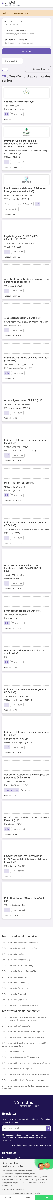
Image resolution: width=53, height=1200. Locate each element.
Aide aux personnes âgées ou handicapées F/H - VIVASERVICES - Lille (24, 568)
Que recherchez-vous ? (14, 21)
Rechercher (26, 51)
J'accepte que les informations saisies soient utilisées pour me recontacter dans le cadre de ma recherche (24, 1138)
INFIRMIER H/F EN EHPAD (19, 482)
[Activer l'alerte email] (5, 69)
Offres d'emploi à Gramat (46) (15, 999)
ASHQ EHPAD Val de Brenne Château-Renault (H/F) (26, 819)
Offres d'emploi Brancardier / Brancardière (20, 1057)
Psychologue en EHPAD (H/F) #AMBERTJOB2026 (21, 238)
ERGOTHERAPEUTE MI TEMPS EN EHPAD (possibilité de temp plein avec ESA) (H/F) (26, 859)
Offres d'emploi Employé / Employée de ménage (23, 1080)
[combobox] (26, 24)
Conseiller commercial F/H (19, 101)
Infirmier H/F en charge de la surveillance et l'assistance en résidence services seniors (21, 143)
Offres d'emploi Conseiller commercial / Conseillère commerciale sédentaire (25, 1044)
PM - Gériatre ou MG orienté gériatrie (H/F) (25, 899)
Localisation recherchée (15, 40)
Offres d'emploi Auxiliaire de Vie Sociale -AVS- (23, 1037)
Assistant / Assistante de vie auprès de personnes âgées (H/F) (26, 280)
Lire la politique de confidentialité (13, 1189)
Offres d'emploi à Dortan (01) (15, 977)
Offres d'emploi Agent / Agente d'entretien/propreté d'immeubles (25, 1087)
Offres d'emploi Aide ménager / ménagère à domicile (25, 1074)
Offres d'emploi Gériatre (13, 1051)
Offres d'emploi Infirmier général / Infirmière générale (26, 1063)
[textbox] (26, 24)
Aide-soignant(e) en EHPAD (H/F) (23, 400)
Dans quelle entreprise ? (15, 31)
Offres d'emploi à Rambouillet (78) (17, 965)
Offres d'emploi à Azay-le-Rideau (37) (19, 971)
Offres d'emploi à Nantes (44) (15, 954)
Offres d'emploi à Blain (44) (14, 994)
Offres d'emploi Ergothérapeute (16, 1026)
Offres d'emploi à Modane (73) (15, 982)
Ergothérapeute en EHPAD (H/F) (22, 610)
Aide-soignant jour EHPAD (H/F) (22, 318)
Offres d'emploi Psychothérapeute (17, 1068)
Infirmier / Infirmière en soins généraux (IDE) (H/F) (26, 359)
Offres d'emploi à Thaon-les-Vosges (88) (20, 1005)
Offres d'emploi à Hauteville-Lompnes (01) (21, 942)
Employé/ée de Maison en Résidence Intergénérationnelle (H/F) (25, 190)
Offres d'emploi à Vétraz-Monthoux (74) (19, 948)
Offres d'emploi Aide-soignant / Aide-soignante (23, 1031)
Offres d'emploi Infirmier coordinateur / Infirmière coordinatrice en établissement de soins (24, 1018)
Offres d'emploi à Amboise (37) (16, 959)
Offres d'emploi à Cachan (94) (15, 988)
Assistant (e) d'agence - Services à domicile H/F (24, 652)
